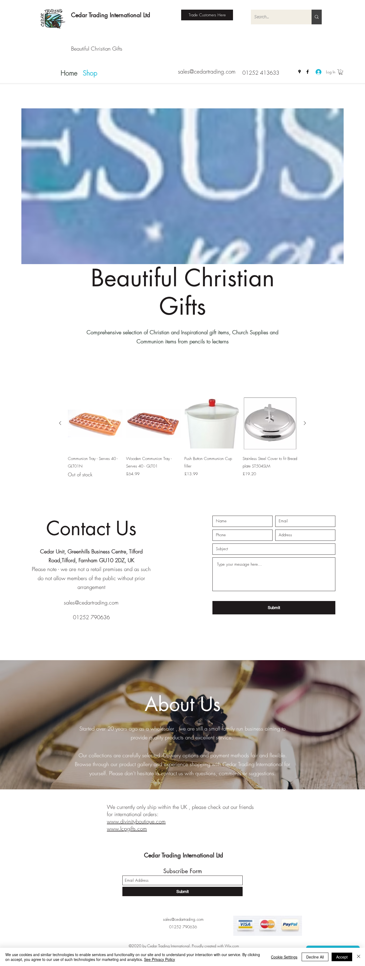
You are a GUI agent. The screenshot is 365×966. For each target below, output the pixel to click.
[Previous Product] (60, 423)
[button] (340, 72)
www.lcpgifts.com (127, 828)
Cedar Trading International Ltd (110, 15)
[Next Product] (305, 423)
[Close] (358, 957)
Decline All (315, 957)
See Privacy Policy (159, 959)
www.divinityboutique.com (136, 821)
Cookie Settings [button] (284, 957)
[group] (182, 437)
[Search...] (317, 17)
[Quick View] (95, 423)
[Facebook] (307, 71)
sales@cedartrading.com (206, 71)
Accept (342, 957)
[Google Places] (299, 71)
